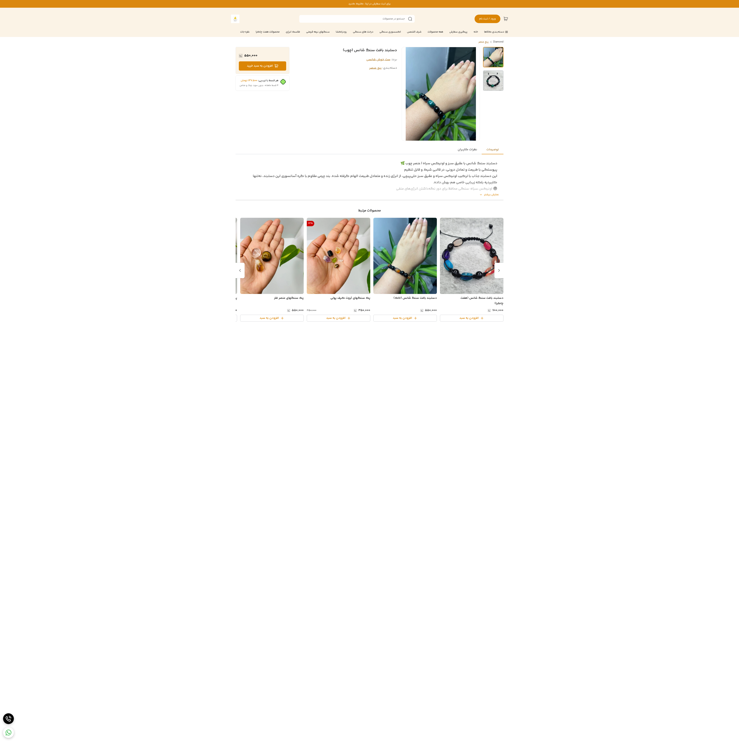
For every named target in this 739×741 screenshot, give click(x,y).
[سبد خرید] (505, 19)
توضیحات (492, 149)
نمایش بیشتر (491, 195)
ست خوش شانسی (378, 59)
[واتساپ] (8, 732)
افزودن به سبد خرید (260, 65)
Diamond (498, 42)
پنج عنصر (483, 42)
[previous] (499, 270)
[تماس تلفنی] (8, 718)
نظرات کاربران (467, 149)
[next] (240, 270)
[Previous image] (407, 94)
